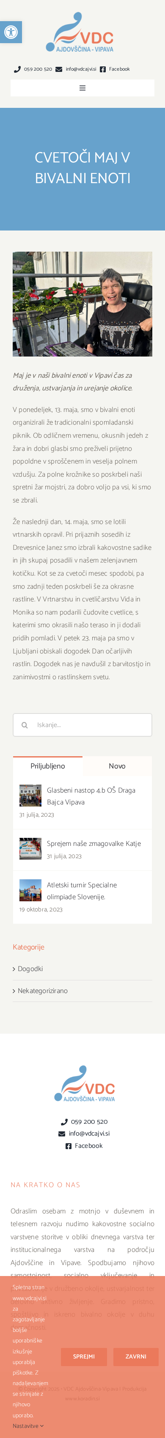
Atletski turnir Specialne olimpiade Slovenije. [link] (82, 891)
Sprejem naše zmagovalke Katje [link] (94, 844)
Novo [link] (117, 766)
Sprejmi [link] (84, 1357)
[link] (11, 32)
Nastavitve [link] (26, 1426)
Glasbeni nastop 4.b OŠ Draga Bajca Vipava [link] (91, 796)
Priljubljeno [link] (47, 766)
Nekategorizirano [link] (43, 991)
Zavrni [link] (136, 1357)
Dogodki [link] (30, 969)
